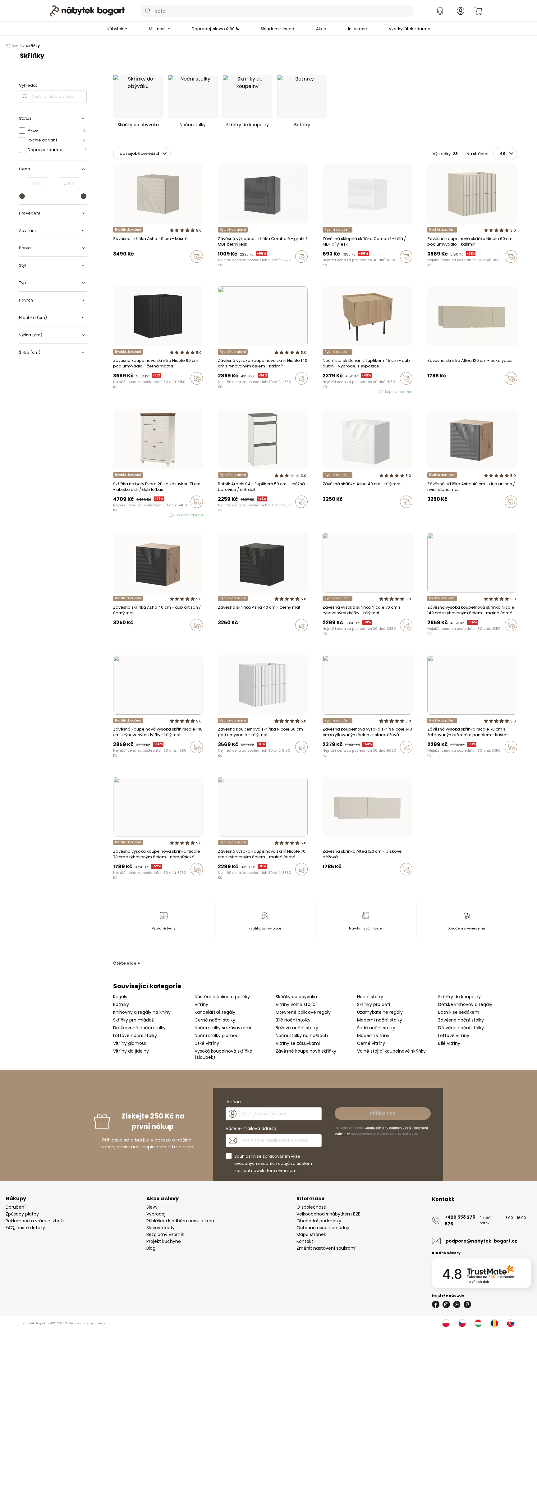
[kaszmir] (138, 269)
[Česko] (462, 1323)
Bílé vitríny (449, 1043)
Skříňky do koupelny (459, 997)
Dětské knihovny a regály (465, 1004)
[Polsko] (446, 1323)
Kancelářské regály (215, 1012)
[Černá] (115, 391)
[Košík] (478, 11)
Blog (150, 1248)
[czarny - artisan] (133, 269)
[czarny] (115, 269)
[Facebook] (435, 1304)
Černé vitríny (371, 1043)
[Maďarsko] (478, 1323)
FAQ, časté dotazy (25, 1228)
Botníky (121, 1004)
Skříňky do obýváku (296, 997)
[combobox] (277, 11)
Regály (120, 997)
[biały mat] (121, 269)
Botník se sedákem (458, 1012)
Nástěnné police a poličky (222, 997)
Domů (17, 45)
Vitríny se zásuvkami (298, 1043)
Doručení (15, 1207)
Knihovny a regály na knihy (142, 1012)
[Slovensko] (511, 1323)
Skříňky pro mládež (133, 1020)
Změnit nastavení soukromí (326, 1248)
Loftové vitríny (453, 1035)
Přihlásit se (383, 1113)
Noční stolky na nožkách (302, 1035)
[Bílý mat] (121, 391)
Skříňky (33, 45)
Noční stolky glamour (217, 1035)
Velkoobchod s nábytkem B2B (328, 1214)
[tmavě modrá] (336, 638)
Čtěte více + (126, 963)
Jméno (233, 1102)
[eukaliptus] (435, 391)
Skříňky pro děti (373, 1004)
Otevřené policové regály (303, 1012)
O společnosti (311, 1207)
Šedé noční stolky (376, 1028)
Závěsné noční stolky (461, 1020)
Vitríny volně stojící (296, 1004)
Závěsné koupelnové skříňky (306, 1051)
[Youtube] (457, 1304)
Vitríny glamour (129, 1043)
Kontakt (304, 1241)
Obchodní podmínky (318, 1221)
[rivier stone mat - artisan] (127, 269)
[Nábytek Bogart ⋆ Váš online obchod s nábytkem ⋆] (87, 10)
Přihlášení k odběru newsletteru (180, 1221)
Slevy (152, 1207)
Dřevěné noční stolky (461, 1028)
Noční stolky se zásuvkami (223, 1028)
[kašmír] (220, 391)
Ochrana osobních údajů (323, 1228)
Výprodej (155, 1214)
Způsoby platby (22, 1214)
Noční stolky (370, 997)
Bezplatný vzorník (165, 1234)
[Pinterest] (467, 1304)
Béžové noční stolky (297, 1028)
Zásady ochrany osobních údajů (388, 1128)
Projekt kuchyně (163, 1241)
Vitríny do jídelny (131, 1051)
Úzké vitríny (207, 1043)
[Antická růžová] (231, 391)
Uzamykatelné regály (380, 1012)
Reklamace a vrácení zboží (35, 1221)
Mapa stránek (311, 1234)
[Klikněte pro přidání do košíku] (196, 256)
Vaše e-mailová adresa (251, 1128)
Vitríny (201, 1004)
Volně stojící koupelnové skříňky (391, 1051)
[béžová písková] (429, 391)
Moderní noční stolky (379, 1020)
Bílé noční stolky (293, 1020)
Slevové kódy (160, 1228)
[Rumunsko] (494, 1323)
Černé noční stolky (215, 1020)
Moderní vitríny (373, 1035)
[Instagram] (446, 1304)
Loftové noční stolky (135, 1035)
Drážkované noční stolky (139, 1028)
